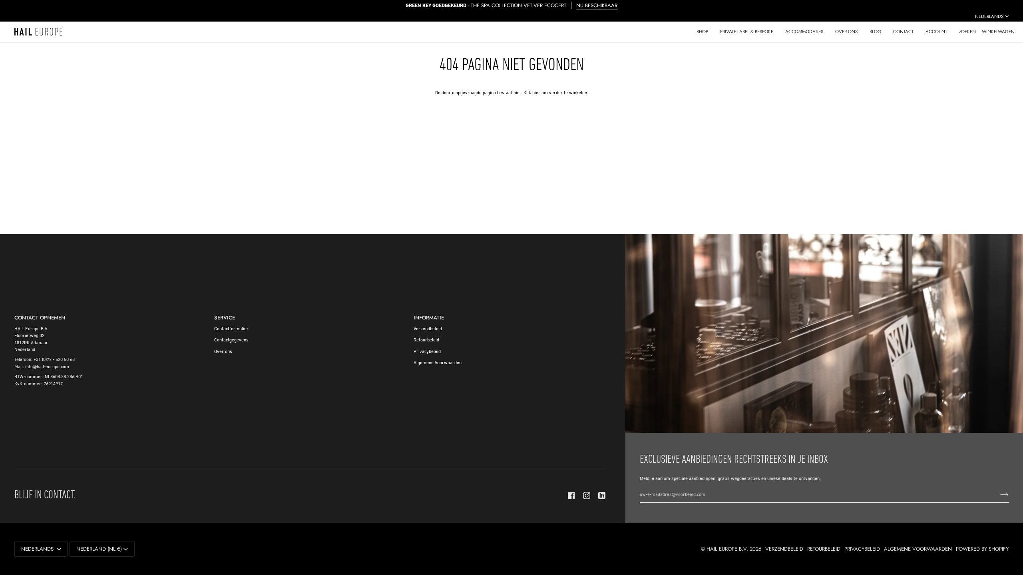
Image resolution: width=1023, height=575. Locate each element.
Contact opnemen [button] (39, 317)
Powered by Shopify (982, 549)
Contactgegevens (231, 340)
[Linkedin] (601, 495)
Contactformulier (231, 329)
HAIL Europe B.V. (727, 549)
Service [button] (224, 317)
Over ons (223, 351)
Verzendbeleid (428, 329)
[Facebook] (571, 495)
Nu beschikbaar (596, 5)
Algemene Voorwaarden (438, 363)
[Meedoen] (998, 494)
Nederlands (989, 16)
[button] (702, 32)
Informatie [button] (429, 317)
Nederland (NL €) (99, 549)
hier (536, 93)
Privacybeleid (427, 351)
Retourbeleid (426, 340)
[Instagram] (586, 495)
